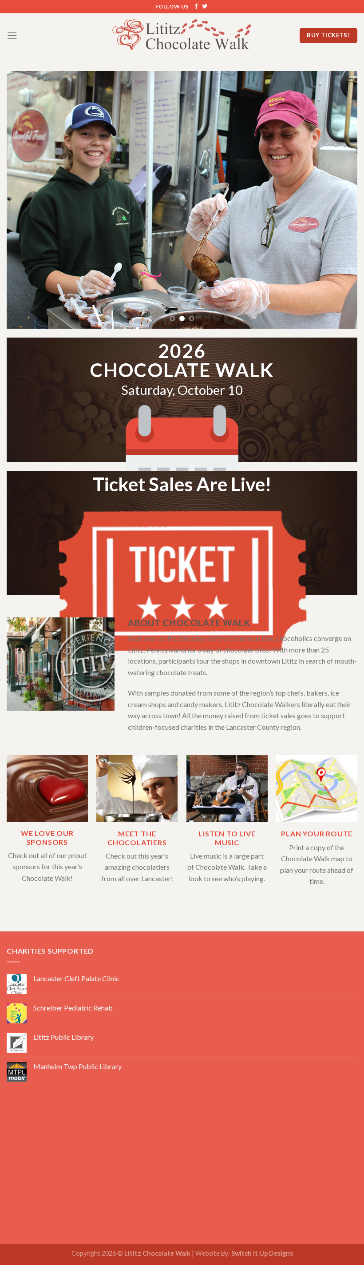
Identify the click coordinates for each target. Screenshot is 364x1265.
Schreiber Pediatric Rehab (73, 1007)
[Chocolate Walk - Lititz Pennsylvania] (182, 35)
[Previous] (25, 200)
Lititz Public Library (63, 1037)
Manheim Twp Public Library (77, 1066)
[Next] (339, 200)
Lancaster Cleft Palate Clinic (76, 978)
